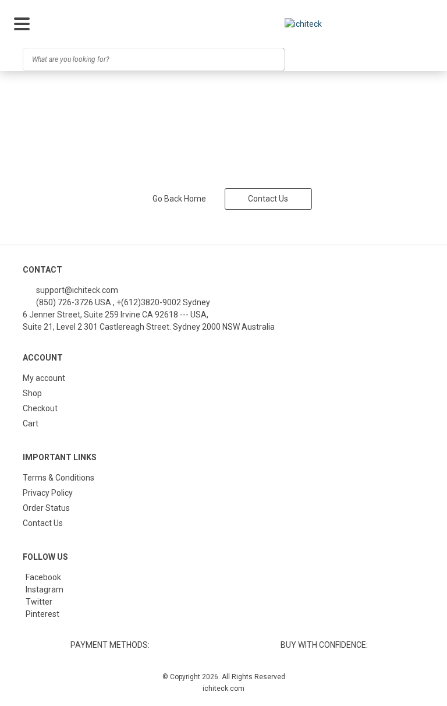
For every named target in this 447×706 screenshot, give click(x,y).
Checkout (40, 408)
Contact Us (268, 198)
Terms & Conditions (58, 477)
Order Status (46, 508)
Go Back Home (179, 198)
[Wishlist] (371, 59)
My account (44, 378)
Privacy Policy (48, 492)
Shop (32, 393)
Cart (30, 423)
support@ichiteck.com (76, 290)
